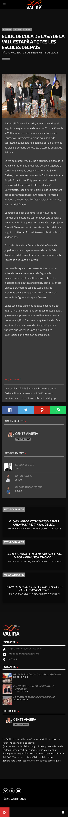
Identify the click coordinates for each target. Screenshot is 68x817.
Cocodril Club (24, 464)
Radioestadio (24, 476)
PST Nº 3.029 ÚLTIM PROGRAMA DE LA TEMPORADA (33, 687)
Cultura (17, 29)
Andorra (7, 29)
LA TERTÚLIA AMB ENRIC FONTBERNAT (34, 697)
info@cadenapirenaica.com (23, 653)
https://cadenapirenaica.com (25, 648)
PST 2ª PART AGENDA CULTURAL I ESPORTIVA (37, 674)
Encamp (12, 658)
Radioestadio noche (28, 487)
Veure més (23, 439)
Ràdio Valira (12, 379)
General (27, 29)
